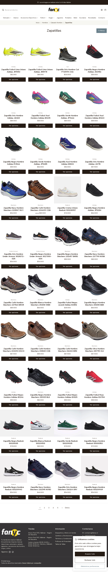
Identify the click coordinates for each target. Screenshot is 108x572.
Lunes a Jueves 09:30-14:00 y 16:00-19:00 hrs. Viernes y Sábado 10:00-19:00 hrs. (40, 544)
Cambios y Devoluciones (63, 536)
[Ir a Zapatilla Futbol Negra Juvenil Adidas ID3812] (67, 284)
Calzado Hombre (56, 22)
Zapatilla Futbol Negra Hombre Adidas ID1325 (67, 396)
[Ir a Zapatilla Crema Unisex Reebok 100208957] (67, 189)
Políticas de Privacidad (63, 541)
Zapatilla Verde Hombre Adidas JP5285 (40, 163)
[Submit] (3, 10)
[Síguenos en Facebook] (13, 552)
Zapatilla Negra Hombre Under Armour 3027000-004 (40, 256)
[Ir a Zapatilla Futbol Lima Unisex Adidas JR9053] (13, 51)
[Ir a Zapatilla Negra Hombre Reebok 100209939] (94, 469)
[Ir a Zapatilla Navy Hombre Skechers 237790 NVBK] (94, 236)
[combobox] (12, 10)
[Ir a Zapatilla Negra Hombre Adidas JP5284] (94, 189)
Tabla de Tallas (60, 544)
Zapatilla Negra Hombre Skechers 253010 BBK (94, 303)
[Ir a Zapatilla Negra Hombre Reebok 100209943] (13, 469)
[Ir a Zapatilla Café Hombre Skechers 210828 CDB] (40, 330)
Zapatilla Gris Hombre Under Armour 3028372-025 (13, 256)
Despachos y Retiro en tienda (65, 533)
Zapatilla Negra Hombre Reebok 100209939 (94, 488)
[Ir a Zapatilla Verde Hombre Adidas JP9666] (67, 97)
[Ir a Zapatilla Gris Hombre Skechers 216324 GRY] (67, 469)
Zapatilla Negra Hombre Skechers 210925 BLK (40, 396)
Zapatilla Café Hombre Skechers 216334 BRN (67, 350)
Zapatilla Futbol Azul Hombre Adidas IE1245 (40, 116)
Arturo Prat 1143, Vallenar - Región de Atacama (40, 538)
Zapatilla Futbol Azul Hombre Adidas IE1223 (94, 116)
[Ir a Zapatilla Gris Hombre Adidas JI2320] (13, 97)
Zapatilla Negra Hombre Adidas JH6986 (94, 70)
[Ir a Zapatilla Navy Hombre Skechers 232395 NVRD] (40, 469)
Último (67, 508)
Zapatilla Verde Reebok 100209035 (67, 442)
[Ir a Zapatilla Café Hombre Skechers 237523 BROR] (13, 284)
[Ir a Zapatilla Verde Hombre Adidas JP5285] (40, 143)
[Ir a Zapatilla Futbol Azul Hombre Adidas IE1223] (94, 97)
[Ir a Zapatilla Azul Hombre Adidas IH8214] (67, 143)
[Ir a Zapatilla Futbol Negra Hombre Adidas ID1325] (67, 376)
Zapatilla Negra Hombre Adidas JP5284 (94, 209)
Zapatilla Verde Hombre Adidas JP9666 (67, 116)
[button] (7, 17)
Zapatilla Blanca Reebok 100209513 (40, 442)
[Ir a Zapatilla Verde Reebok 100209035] (67, 423)
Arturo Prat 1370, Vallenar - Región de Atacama (40, 534)
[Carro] (105, 10)
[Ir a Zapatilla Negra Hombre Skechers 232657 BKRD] (67, 236)
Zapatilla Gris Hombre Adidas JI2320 (13, 116)
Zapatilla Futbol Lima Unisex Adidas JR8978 (40, 70)
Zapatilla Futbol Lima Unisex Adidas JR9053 (13, 70)
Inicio (38, 22)
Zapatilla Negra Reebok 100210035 (13, 442)
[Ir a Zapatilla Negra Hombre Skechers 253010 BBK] (94, 284)
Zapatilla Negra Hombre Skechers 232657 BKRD (67, 255)
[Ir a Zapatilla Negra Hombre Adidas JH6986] (94, 51)
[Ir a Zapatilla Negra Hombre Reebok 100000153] (94, 423)
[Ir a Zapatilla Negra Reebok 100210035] (13, 423)
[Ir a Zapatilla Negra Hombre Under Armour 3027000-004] (40, 236)
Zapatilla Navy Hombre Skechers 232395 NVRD (40, 488)
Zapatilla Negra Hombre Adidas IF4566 (13, 163)
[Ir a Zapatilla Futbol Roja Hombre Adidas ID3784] (94, 376)
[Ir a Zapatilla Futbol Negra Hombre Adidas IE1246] (13, 376)
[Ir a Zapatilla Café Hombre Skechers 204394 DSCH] (13, 330)
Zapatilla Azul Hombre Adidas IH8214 (67, 163)
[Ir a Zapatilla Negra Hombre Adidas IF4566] (13, 143)
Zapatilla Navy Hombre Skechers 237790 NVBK (94, 255)
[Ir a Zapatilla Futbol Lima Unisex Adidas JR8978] (40, 51)
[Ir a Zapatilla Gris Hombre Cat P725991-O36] (67, 51)
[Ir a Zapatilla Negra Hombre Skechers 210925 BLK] (40, 376)
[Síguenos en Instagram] (10, 552)
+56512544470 (90, 536)
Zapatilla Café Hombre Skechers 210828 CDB (40, 350)
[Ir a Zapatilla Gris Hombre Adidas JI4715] (94, 143)
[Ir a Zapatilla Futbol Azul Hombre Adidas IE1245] (40, 97)
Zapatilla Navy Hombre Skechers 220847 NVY (14, 209)
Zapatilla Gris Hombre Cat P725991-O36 (67, 70)
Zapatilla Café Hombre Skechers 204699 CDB (40, 209)
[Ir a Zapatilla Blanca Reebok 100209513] (40, 423)
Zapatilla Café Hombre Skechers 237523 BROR (13, 303)
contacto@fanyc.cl (91, 533)
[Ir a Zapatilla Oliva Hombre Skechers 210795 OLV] (94, 330)
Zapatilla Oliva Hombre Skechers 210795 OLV (95, 350)
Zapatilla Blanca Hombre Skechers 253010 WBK (40, 303)
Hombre (45, 22)
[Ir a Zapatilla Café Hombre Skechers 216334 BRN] (67, 330)
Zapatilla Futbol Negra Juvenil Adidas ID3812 (67, 303)
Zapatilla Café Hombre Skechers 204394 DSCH (13, 350)
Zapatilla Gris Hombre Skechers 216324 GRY (67, 488)
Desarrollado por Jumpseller (31, 563)
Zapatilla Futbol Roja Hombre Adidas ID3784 (94, 396)
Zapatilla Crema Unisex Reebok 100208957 (67, 209)
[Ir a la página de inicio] (54, 10)
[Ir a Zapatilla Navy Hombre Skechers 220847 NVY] (13, 189)
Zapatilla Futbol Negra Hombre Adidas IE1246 (13, 396)
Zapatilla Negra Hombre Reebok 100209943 (13, 488)
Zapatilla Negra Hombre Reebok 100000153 (94, 442)
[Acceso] (101, 10)
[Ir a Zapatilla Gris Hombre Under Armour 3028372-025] (13, 236)
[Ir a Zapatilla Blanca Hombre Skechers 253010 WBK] (40, 284)
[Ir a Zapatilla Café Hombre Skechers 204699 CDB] (40, 189)
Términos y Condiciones (63, 538)
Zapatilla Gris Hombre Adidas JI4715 (94, 163)
